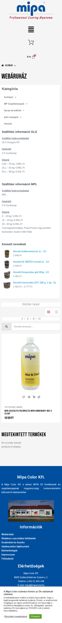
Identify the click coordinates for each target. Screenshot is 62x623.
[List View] (56, 312)
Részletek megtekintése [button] (15, 616)
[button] (31, 30)
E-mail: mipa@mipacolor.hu (31, 585)
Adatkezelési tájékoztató (15, 546)
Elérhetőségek (9, 550)
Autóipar (8, 97)
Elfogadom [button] (35, 616)
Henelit (8, 123)
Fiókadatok (7, 558)
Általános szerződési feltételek (18, 538)
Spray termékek (12, 110)
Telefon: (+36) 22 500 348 (31, 581)
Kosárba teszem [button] (34, 397)
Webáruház (7, 534)
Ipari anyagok (11, 117)
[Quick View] (29, 397)
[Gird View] (48, 312)
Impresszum (8, 554)
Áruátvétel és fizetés (13, 542)
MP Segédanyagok (14, 103)
